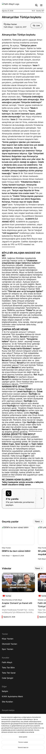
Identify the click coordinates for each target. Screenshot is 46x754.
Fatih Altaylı (7, 662)
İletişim (5, 691)
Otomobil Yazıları (9, 644)
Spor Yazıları (7, 649)
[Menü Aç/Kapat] (41, 5)
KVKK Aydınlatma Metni (12, 696)
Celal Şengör (7, 678)
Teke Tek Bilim (8, 667)
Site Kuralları (7, 701)
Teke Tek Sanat (8, 673)
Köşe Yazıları (7, 638)
